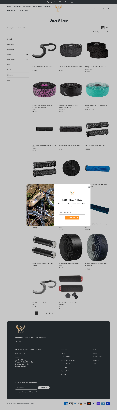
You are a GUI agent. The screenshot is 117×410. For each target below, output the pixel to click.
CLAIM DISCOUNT (72, 218)
